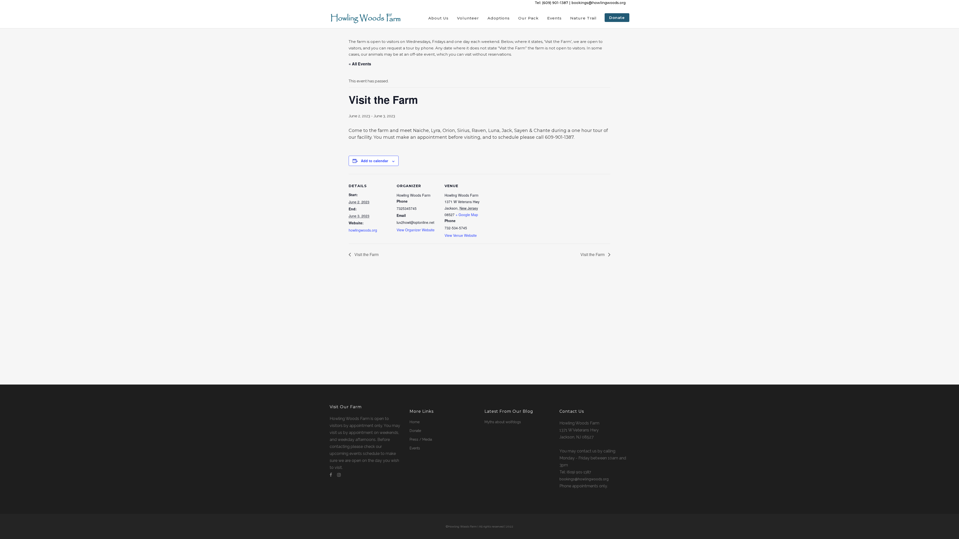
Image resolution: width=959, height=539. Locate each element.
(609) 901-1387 (555, 2)
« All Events (360, 64)
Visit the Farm (366, 254)
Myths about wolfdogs (502, 422)
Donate (415, 431)
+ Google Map (467, 214)
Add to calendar (374, 160)
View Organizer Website (416, 229)
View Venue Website (461, 235)
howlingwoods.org (363, 230)
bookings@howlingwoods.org (598, 2)
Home (415, 422)
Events (415, 448)
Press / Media (421, 439)
